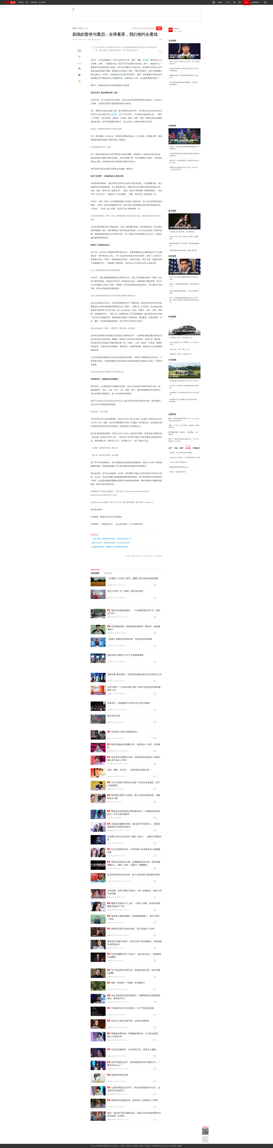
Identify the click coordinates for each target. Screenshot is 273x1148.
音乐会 (114, 114)
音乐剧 (146, 60)
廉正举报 (173, 1146)
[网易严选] (228, 2)
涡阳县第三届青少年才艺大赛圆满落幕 (125, 655)
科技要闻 (172, 317)
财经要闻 (172, 256)
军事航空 (196, 448)
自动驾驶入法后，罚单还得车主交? (181, 337)
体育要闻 (172, 126)
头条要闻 (172, 41)
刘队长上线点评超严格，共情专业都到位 (130, 1021)
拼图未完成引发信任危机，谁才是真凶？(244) (133, 928)
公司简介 (122, 1146)
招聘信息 (134, 1146)
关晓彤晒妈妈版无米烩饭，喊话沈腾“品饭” (183, 250)
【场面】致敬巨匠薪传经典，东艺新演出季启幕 (129, 639)
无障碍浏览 (34, 2)
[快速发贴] (79, 50)
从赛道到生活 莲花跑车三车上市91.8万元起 (184, 381)
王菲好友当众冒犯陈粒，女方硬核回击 (182, 232)
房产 (170, 448)
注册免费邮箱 (255, 2)
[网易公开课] (220, 2)
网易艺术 (81, 28)
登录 (246, 2)
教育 (181, 448)
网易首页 (21, 2)
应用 (26, 2)
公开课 (187, 448)
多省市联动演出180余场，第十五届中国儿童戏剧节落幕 (133, 874)
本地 (176, 448)
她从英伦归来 (113, 716)
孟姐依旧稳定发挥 (119, 1075)
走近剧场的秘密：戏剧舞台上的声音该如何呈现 (110, 547)
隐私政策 (147, 1146)
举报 (160, 39)
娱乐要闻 (172, 211)
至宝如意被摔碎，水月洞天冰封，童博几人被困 (133, 1049)
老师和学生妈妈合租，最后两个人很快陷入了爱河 (134, 1100)
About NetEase (114, 1146)
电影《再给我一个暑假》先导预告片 (128, 983)
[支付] (234, 2)
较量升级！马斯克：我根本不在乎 (181, 354)
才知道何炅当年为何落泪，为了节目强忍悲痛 (132, 1008)
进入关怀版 (42, 2)
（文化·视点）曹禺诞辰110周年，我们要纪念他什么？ (112, 539)
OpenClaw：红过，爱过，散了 (180, 349)
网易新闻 (176, 28)
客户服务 (141, 1146)
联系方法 (128, 1146)
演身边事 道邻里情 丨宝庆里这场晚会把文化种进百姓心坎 (134, 674)
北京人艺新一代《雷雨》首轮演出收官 (125, 591)
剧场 (122, 74)
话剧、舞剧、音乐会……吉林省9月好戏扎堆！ (129, 770)
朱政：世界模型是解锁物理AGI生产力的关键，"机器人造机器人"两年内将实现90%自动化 (184, 300)
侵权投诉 (179, 1146)
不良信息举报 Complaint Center (160, 1146)
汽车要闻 (172, 360)
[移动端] (214, 2)
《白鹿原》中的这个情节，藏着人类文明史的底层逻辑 (132, 578)
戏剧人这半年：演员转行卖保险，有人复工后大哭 (110, 543)
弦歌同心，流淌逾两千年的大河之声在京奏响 (128, 703)
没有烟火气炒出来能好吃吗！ (125, 732)
